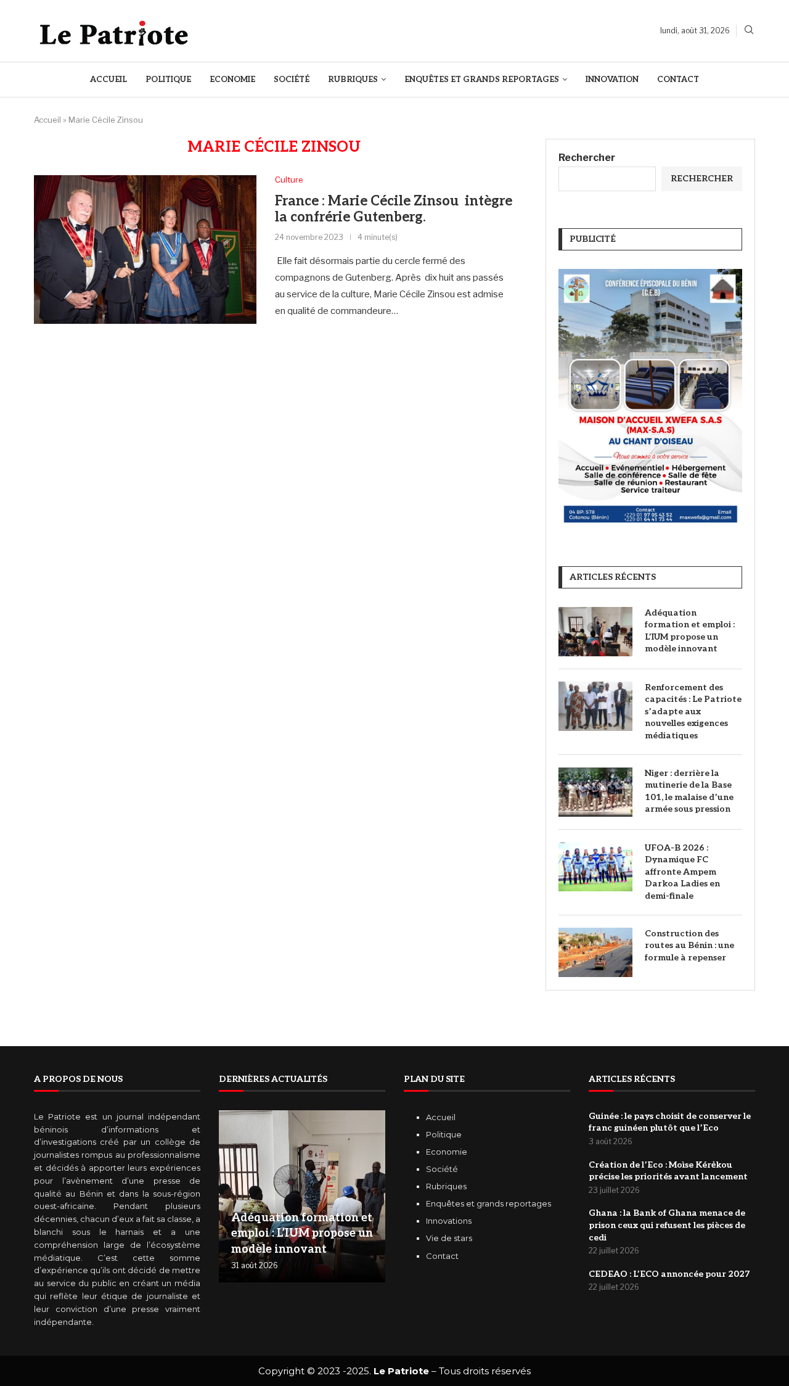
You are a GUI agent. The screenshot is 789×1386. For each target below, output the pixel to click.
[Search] (749, 30)
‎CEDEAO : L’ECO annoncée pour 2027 (669, 1274)
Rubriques (353, 80)
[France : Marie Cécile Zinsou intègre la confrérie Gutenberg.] (145, 249)
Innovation (612, 80)
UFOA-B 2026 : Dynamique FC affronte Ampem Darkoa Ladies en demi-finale (682, 872)
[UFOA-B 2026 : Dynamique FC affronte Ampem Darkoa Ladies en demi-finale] (595, 866)
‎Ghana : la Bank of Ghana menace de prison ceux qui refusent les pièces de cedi (667, 1225)
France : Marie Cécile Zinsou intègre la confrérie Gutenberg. (393, 209)
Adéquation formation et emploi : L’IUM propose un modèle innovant (690, 631)
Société (291, 80)
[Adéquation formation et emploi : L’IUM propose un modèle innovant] (595, 631)
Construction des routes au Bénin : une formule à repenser (689, 945)
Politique (168, 80)
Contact (678, 80)
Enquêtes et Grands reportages (481, 80)
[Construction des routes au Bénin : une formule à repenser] (595, 952)
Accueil (108, 80)
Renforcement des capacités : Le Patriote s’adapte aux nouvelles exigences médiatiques (693, 711)
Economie (232, 80)
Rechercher (586, 157)
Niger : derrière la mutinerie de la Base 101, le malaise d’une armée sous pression (689, 791)
